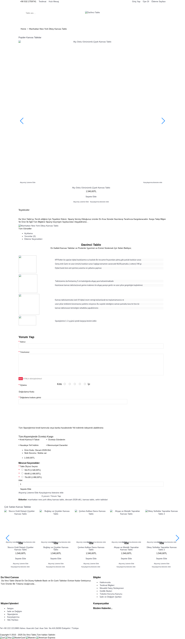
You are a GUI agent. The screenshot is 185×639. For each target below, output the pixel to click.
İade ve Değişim (14, 611)
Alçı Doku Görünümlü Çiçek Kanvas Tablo (91, 187)
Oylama (23, 385)
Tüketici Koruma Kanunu (111, 594)
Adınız (23, 342)
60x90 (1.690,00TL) (32, 474)
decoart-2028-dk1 (73, 499)
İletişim (10, 608)
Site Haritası (12, 620)
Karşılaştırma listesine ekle (51, 492)
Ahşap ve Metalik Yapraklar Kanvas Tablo (126, 548)
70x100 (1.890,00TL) (33, 477)
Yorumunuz (24, 352)
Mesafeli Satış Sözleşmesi (112, 588)
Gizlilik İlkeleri (106, 591)
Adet (20, 480)
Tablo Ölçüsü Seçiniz (29, 466)
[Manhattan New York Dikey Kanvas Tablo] (38, 226)
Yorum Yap (56, 496)
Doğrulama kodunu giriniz (30, 397)
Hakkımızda (105, 582)
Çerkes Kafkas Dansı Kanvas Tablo (91, 548)
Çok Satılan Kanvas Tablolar (17, 507)
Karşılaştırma (13, 617)
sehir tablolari (101, 499)
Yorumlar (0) (30, 236)
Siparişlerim (12, 614)
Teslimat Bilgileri (107, 585)
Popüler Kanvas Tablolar (29, 37)
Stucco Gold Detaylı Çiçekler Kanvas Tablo (21, 548)
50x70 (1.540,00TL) (32, 470)
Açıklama (28, 233)
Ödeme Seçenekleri (33, 239)
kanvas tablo (88, 499)
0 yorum (45, 496)
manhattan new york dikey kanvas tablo (46, 499)
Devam (158, 419)
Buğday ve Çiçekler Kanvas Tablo (55, 548)
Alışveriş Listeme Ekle (28, 492)
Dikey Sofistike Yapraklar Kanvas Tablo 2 (162, 548)
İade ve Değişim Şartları (111, 597)
